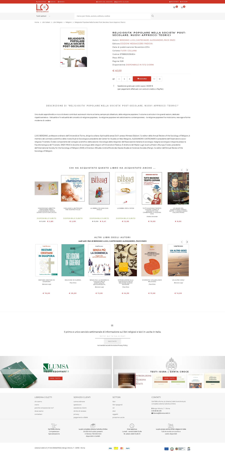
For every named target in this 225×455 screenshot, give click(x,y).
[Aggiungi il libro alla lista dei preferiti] (154, 78)
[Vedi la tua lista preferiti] (174, 8)
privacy (76, 414)
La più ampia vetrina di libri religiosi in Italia (171, 429)
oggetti (115, 414)
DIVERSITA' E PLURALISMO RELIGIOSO (152, 280)
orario (62, 2)
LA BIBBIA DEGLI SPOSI (125, 208)
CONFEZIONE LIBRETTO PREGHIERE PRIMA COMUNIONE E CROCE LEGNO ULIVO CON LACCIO (46, 210)
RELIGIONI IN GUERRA (73, 280)
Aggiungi (143, 79)
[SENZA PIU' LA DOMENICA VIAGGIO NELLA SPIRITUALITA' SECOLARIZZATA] (99, 261)
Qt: (113, 79)
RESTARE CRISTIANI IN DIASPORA (46, 280)
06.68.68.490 (156, 411)
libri (114, 401)
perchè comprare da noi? (44, 408)
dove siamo (39, 411)
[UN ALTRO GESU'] (178, 261)
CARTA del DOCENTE (105, 2)
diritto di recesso (80, 411)
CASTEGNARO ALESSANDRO (122, 241)
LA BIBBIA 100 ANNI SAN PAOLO (99, 208)
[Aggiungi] (129, 79)
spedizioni (78, 405)
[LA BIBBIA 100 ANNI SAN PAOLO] (99, 189)
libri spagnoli (117, 405)
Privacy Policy (123, 345)
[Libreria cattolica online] (42, 8)
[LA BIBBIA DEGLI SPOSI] (126, 189)
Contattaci (42, 2)
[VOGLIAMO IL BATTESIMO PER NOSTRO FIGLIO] (73, 189)
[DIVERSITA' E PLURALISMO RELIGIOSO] (152, 261)
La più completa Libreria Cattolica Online (93, 429)
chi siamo (38, 401)
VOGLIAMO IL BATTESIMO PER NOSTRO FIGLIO (73, 208)
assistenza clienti (80, 408)
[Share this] (159, 78)
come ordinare (79, 401)
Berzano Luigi (46, 284)
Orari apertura (132, 429)
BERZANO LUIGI (101, 241)
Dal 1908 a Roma (54, 429)
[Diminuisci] (119, 79)
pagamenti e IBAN (81, 417)
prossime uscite (118, 417)
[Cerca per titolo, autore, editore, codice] (170, 15)
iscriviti (112, 341)
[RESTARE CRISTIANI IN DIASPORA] (47, 261)
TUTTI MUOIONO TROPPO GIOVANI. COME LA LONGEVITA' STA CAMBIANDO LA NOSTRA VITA (152, 211)
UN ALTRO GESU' (178, 280)
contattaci (38, 414)
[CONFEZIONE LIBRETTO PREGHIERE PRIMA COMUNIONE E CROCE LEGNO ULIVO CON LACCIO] (47, 189)
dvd (113, 411)
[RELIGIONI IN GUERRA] (73, 261)
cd (113, 408)
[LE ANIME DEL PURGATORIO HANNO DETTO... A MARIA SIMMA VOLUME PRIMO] (178, 189)
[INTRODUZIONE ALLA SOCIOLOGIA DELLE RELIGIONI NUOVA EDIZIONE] (126, 261)
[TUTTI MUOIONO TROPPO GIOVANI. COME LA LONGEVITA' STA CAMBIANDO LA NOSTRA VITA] (152, 189)
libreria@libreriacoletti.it (161, 413)
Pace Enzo (73, 283)
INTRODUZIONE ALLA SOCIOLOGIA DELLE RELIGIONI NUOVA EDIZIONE (125, 282)
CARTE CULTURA (123, 2)
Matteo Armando (152, 216)
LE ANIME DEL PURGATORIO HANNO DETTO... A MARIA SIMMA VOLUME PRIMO (178, 210)
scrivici (53, 2)
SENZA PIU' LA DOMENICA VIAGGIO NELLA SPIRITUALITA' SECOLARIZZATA (99, 282)
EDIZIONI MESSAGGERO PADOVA (136, 44)
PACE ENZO (141, 241)
